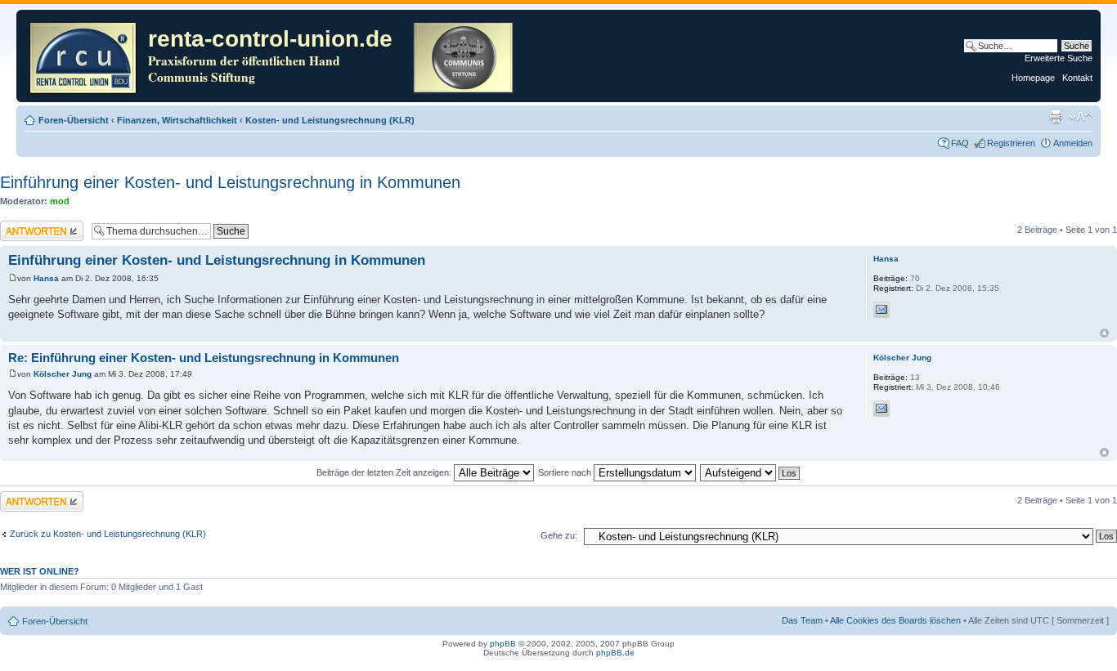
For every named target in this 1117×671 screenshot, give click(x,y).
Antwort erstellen (33, 225)
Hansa (46, 278)
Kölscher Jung (63, 373)
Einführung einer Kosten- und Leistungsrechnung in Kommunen (230, 182)
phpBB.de (615, 652)
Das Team (802, 620)
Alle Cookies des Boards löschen (895, 620)
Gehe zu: (559, 535)
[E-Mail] (881, 310)
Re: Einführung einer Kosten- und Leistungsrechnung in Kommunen (203, 358)
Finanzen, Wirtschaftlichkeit (177, 120)
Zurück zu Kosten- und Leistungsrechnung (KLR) (108, 534)
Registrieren (1011, 143)
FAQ (960, 143)
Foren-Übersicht (73, 120)
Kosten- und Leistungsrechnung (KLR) (330, 120)
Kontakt (1077, 78)
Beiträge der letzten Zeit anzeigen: (385, 472)
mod (60, 201)
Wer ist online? (39, 571)
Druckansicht (1056, 117)
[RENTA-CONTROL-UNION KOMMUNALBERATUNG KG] (84, 56)
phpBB (503, 643)
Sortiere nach (566, 472)
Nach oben (1104, 333)
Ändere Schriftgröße (1080, 117)
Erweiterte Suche (1058, 58)
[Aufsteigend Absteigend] (750, 472)
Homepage (1033, 78)
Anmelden (1072, 143)
